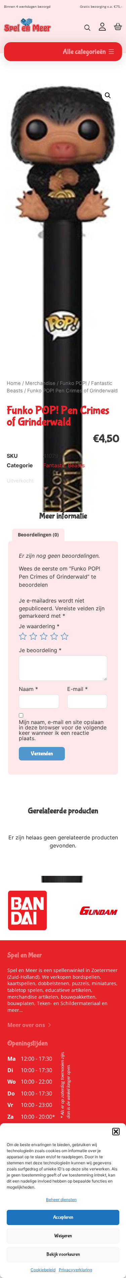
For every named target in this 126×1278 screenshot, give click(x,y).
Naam (28, 689)
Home (14, 383)
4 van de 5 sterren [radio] (54, 636)
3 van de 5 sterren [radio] (44, 636)
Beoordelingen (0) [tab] (38, 534)
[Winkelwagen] (118, 26)
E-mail (77, 689)
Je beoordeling (40, 650)
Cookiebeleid (43, 1269)
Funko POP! (73, 383)
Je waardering (39, 626)
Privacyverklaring (75, 1269)
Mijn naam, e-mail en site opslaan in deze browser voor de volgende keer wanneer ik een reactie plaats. (63, 730)
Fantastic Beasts (64, 465)
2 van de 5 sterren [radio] (33, 636)
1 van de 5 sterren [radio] (23, 636)
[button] (116, 1131)
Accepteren (63, 1217)
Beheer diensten (61, 1199)
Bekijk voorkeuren (63, 1254)
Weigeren (63, 1236)
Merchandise (40, 383)
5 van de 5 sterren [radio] (64, 636)
